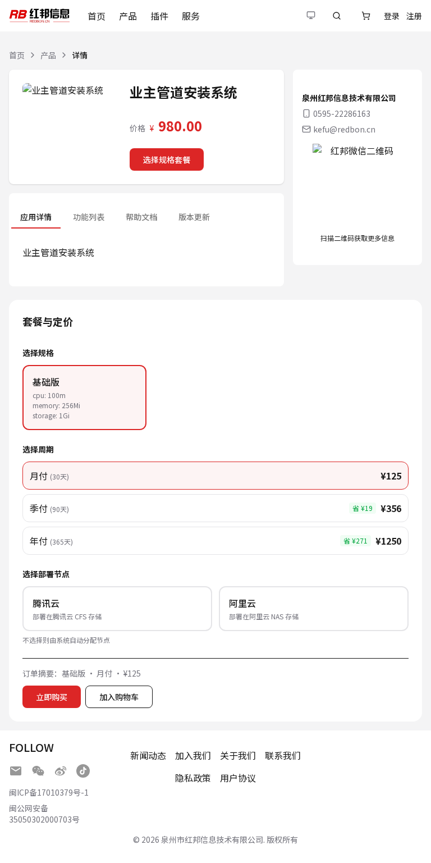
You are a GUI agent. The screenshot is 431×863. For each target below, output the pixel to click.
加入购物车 (119, 696)
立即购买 (51, 696)
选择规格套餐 (166, 159)
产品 (128, 15)
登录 (392, 15)
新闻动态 (148, 755)
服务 (191, 15)
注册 (414, 15)
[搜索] (336, 15)
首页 (97, 15)
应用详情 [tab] (36, 216)
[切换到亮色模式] (311, 16)
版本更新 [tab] (194, 216)
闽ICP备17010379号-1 (49, 792)
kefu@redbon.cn (344, 129)
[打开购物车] (366, 15)
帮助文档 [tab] (141, 216)
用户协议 (238, 777)
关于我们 (238, 755)
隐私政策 (193, 777)
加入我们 (193, 755)
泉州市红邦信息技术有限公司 (212, 839)
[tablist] (115, 217)
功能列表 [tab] (88, 216)
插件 (159, 15)
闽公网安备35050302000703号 (44, 813)
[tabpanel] (146, 252)
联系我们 (283, 755)
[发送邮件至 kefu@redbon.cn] (15, 771)
